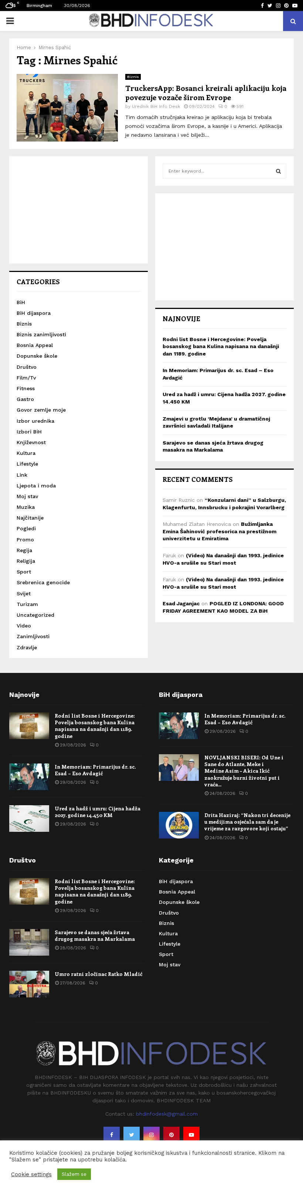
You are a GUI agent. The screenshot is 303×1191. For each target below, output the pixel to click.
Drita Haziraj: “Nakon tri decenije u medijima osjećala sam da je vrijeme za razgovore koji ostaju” (247, 821)
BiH (21, 302)
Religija (26, 561)
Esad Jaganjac (181, 603)
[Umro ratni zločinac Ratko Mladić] (29, 984)
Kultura (26, 453)
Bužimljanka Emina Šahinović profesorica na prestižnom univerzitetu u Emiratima (219, 531)
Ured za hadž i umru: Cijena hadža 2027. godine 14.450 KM (97, 812)
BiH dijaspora (34, 313)
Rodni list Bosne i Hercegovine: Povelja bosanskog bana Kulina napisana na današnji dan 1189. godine (221, 346)
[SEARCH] (278, 171)
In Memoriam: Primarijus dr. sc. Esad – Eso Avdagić (95, 770)
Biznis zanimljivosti (41, 334)
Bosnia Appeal (35, 345)
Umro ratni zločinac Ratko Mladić (98, 973)
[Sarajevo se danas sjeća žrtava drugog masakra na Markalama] (29, 942)
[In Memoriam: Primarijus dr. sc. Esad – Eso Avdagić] (29, 776)
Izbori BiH (29, 432)
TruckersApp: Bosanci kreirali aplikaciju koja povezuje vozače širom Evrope (205, 92)
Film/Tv (26, 378)
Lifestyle (27, 464)
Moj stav (27, 496)
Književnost (31, 442)
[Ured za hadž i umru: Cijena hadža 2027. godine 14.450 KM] (29, 818)
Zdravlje (27, 647)
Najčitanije (30, 518)
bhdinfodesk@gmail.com (167, 1114)
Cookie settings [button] (31, 1174)
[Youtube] (191, 1135)
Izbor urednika (35, 421)
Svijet (24, 593)
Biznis (133, 77)
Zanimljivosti (33, 636)
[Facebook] (111, 1135)
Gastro (25, 399)
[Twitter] (131, 1135)
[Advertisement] (78, 210)
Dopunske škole (37, 356)
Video (24, 626)
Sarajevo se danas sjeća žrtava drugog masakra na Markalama (95, 935)
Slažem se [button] (74, 1174)
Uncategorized (35, 615)
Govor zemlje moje (41, 410)
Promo (25, 539)
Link (22, 475)
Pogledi (26, 528)
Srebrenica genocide (43, 582)
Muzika (26, 507)
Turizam (27, 604)
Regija (24, 550)
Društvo (27, 367)
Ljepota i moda (36, 486)
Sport (24, 572)
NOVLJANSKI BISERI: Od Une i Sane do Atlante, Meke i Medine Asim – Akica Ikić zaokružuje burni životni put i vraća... (243, 771)
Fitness (26, 388)
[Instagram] (151, 1135)
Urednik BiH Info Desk (156, 106)
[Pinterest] (171, 1135)
